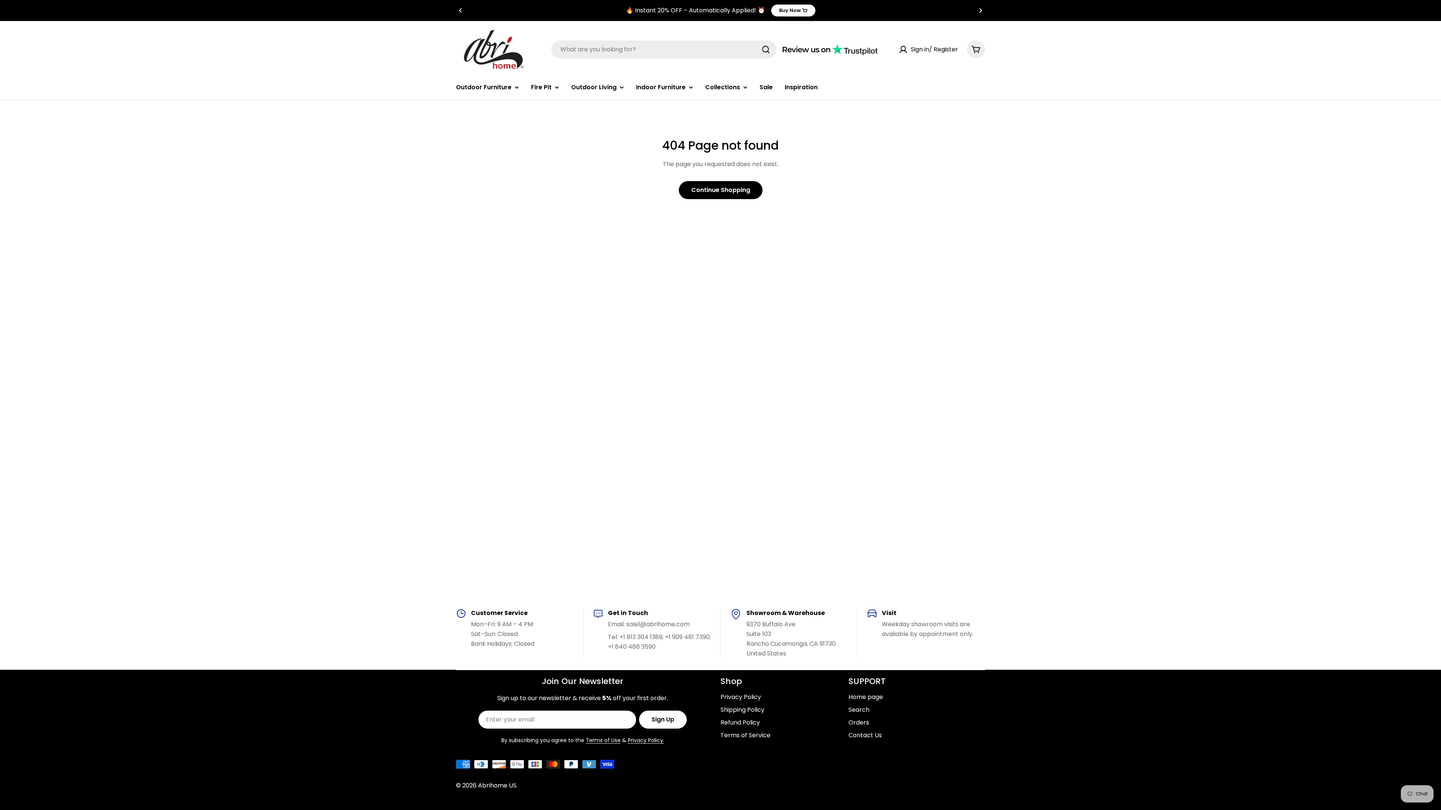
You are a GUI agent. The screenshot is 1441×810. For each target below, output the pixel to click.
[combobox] (663, 49)
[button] (460, 10)
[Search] (765, 49)
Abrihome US (497, 785)
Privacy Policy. (646, 740)
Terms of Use (603, 740)
